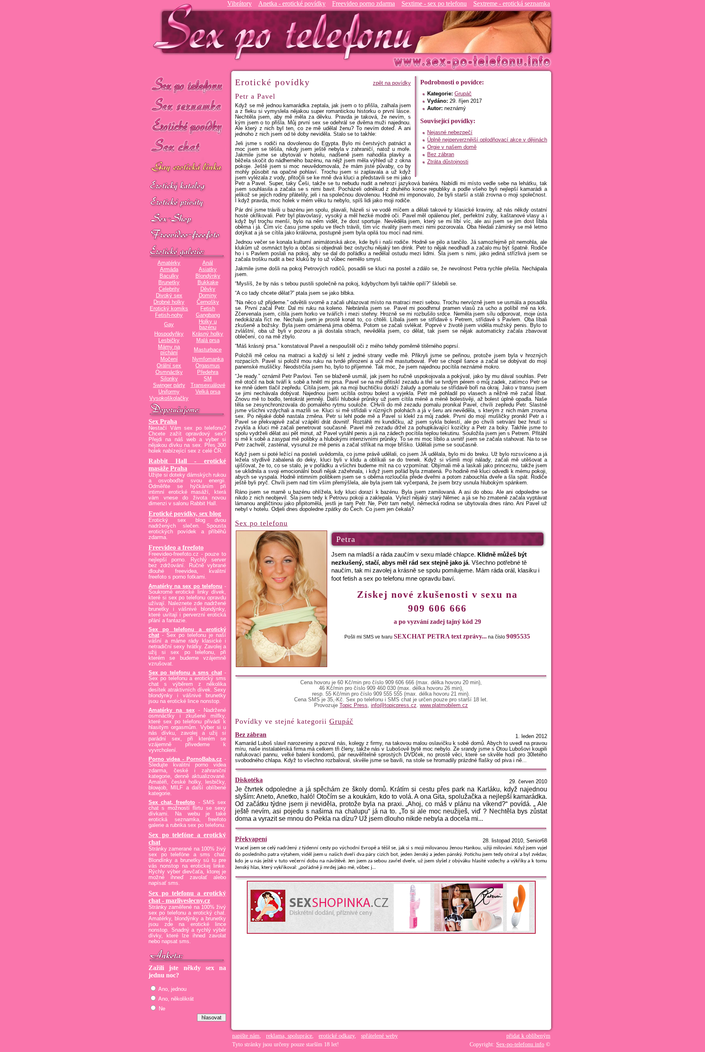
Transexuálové (208, 385)
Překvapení (251, 838)
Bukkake (207, 282)
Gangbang (208, 315)
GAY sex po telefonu (187, 167)
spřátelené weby (379, 1036)
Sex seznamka (187, 105)
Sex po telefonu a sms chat (185, 673)
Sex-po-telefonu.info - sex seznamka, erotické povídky (286, 31)
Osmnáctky (169, 372)
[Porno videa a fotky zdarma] (187, 235)
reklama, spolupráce (289, 1036)
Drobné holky (168, 302)
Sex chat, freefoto (172, 802)
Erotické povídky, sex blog (185, 513)
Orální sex (169, 366)
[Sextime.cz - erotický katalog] (187, 186)
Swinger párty (169, 385)
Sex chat (187, 147)
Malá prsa (207, 340)
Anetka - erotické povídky (292, 3)
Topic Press (353, 705)
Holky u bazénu (208, 324)
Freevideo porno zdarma (363, 3)
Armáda (169, 269)
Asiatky (208, 269)
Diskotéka (249, 779)
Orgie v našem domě (452, 147)
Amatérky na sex (172, 710)
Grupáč (463, 94)
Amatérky (168, 263)
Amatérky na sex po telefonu (185, 586)
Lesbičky (169, 340)
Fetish (207, 309)
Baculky (169, 276)
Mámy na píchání (169, 350)
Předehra (207, 372)
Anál (207, 263)
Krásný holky (207, 334)
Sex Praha (163, 421)
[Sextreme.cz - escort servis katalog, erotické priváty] (187, 202)
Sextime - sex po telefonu (434, 3)
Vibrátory (239, 3)
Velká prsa (207, 392)
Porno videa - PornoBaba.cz (185, 759)
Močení (169, 359)
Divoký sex (169, 295)
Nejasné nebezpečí (449, 132)
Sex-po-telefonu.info (520, 1044)
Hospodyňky (169, 334)
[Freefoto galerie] (187, 251)
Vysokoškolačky (168, 398)
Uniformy (169, 392)
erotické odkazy (337, 1036)
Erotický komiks (169, 309)
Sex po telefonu (187, 84)
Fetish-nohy (169, 315)
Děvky (207, 289)
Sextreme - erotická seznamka (511, 3)
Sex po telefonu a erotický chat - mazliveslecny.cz (187, 897)
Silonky (169, 379)
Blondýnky (207, 276)
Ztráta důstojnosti (447, 162)
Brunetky (169, 282)
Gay (169, 324)
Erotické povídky (187, 126)
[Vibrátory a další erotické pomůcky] (187, 219)
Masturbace (208, 350)
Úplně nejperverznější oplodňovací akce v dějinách (487, 140)
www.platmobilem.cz (444, 705)
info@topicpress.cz (394, 705)
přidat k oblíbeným (528, 1036)
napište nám (245, 1036)
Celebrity (169, 289)
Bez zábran (440, 154)
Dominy (208, 295)
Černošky (208, 302)
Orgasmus (207, 366)
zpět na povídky (392, 83)
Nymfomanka (208, 359)
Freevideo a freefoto (176, 547)
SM (208, 379)
